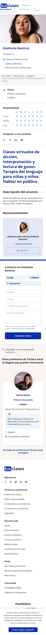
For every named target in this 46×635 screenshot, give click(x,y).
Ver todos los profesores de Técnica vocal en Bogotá (23, 451)
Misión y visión (11, 544)
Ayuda (7, 525)
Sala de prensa (11, 553)
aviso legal (20, 328)
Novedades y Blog (12, 587)
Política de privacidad (14, 499)
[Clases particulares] (10, 9)
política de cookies (28, 623)
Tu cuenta (37, 9)
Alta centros (10, 575)
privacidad (30, 328)
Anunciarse (24, 9)
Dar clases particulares (15, 566)
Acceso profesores (13, 535)
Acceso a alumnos (12, 539)
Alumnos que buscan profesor (18, 570)
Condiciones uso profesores (17, 503)
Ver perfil (21, 250)
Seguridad (9, 513)
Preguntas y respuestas (15, 592)
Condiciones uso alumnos (16, 508)
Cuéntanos (10, 352)
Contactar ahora (23, 335)
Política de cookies (12, 494)
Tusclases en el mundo (15, 549)
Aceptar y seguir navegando (23, 630)
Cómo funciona (11, 530)
